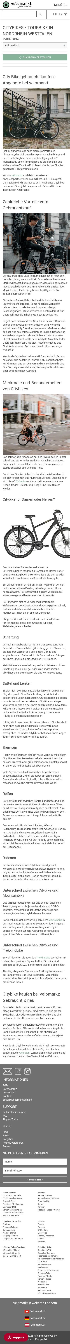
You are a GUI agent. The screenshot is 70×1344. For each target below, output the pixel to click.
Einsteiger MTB (10, 1207)
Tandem (41, 1227)
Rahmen (41, 1207)
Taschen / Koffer (45, 1276)
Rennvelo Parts (44, 1264)
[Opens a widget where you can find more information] (16, 1337)
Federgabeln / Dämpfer (48, 1256)
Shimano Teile (44, 1273)
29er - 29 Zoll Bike (11, 1215)
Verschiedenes (44, 1279)
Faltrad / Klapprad (46, 1236)
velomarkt (17, 175)
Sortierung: (11, 38)
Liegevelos (42, 1233)
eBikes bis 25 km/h (11, 1250)
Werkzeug (42, 1282)
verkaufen (24, 1052)
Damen (41, 1204)
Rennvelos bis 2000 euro (48, 1198)
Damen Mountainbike (12, 1210)
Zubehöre (21, 481)
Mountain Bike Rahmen (13, 1213)
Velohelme (42, 1287)
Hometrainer (43, 1285)
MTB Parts (42, 1262)
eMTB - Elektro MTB (12, 1256)
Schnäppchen (9, 1230)
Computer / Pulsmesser (48, 1270)
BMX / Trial (43, 1230)
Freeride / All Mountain (13, 1204)
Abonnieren (35, 1179)
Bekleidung (43, 1267)
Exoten (41, 1224)
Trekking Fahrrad (10, 1227)
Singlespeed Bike (10, 1236)
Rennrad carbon (45, 1195)
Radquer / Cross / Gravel (49, 1210)
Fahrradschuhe (44, 1290)
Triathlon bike (44, 1201)
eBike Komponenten (47, 1293)
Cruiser (41, 1239)
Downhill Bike (9, 1201)
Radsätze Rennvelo (46, 1253)
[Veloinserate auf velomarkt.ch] (17, 4)
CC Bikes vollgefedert (12, 1198)
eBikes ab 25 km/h (11, 1253)
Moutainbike (55, 920)
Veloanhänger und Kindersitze (51, 1259)
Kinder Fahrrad (9, 1233)
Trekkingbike (43, 957)
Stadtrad (6, 1224)
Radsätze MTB (44, 1250)
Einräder (41, 1241)
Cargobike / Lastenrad (13, 1239)
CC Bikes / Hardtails (12, 1195)
